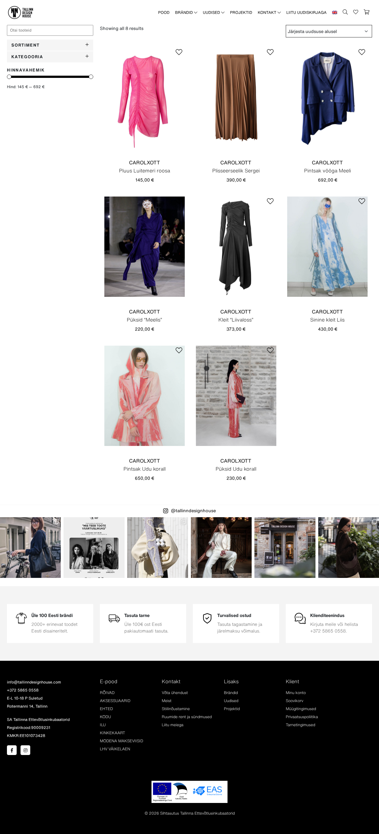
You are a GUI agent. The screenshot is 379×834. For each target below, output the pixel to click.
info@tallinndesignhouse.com (34, 682)
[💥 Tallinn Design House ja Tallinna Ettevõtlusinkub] (94, 547)
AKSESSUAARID (115, 701)
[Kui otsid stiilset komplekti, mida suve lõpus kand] (157, 547)
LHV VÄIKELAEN (115, 749)
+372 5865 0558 (23, 690)
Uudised (212, 12)
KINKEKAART (112, 733)
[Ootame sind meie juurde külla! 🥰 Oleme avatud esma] (284, 547)
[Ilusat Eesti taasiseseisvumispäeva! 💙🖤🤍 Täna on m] (221, 547)
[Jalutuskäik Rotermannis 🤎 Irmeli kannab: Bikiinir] (348, 547)
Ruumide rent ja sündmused (187, 717)
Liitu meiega (172, 725)
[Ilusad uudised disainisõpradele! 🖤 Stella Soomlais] (30, 547)
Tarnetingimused (300, 725)
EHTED (106, 709)
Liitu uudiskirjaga (306, 12)
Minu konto (296, 693)
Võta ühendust (175, 693)
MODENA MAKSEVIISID (121, 741)
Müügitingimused (301, 709)
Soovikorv (294, 701)
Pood (164, 12)
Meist (166, 701)
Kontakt (267, 12)
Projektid (241, 12)
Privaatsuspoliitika (302, 717)
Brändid (184, 12)
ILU (103, 725)
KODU (105, 717)
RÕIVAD (107, 693)
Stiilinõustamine (176, 709)
